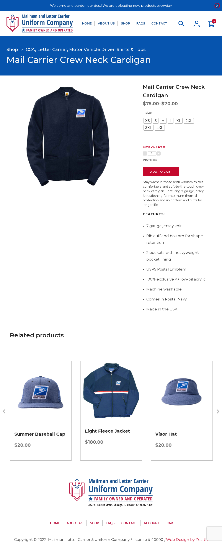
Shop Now (41, 398)
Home (87, 23)
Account (152, 523)
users (197, 23)
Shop (125, 23)
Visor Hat (95, 434)
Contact (159, 23)
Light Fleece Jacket (36, 431)
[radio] (147, 120)
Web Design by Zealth (187, 539)
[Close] (217, 5)
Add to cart (161, 171)
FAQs (140, 23)
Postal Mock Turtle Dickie (177, 436)
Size (148, 112)
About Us (106, 23)
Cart (170, 523)
